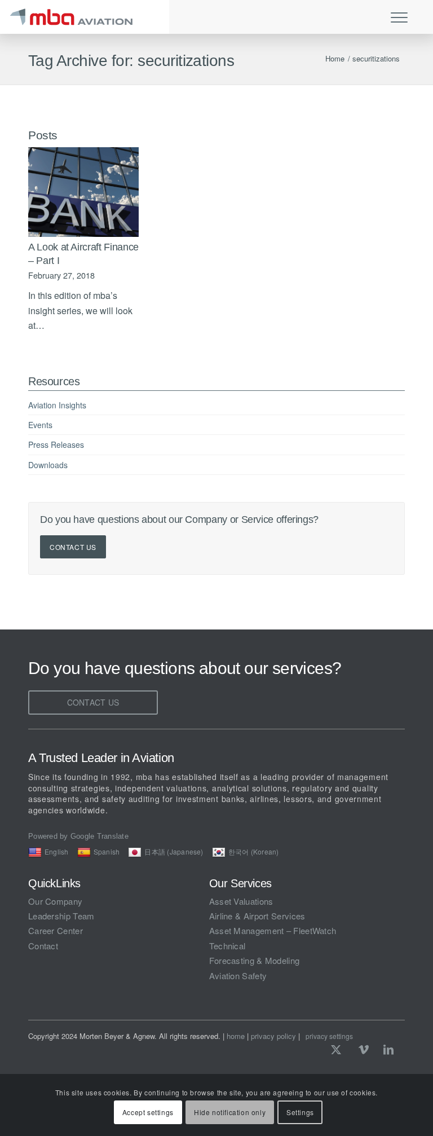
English (57, 851)
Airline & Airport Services (257, 916)
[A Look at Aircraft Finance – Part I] (83, 192)
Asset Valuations (241, 901)
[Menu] (396, 17)
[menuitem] (405, 17)
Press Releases (56, 444)
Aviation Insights (57, 405)
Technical (227, 946)
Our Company (55, 901)
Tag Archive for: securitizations (131, 60)
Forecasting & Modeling (254, 960)
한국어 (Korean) (253, 851)
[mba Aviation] (84, 17)
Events (40, 424)
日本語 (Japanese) (173, 851)
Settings (300, 1112)
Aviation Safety (238, 975)
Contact (43, 946)
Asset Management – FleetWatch (273, 930)
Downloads (48, 464)
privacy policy (273, 1036)
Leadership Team (61, 916)
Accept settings (148, 1112)
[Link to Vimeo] (363, 1049)
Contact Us (73, 547)
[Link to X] (338, 1049)
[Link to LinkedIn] (388, 1049)
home (236, 1036)
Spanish (107, 851)
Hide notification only (230, 1112)
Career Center (55, 930)
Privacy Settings (329, 1036)
